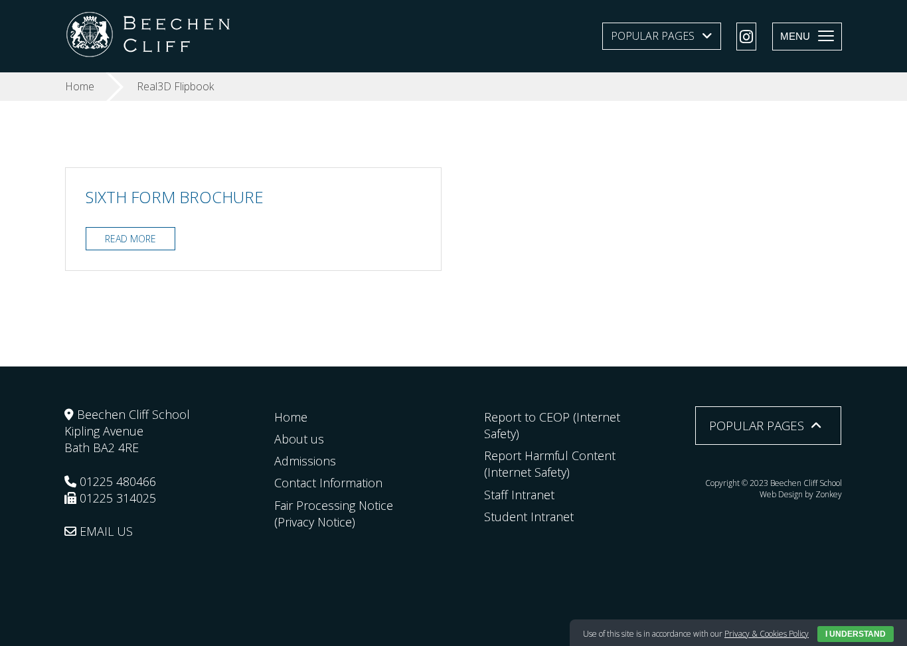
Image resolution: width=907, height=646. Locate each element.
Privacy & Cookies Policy (766, 633)
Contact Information (328, 483)
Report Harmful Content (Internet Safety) (550, 463)
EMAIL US (104, 531)
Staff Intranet (519, 495)
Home (290, 417)
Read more (130, 238)
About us (299, 439)
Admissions (305, 461)
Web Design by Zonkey (801, 494)
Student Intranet (529, 517)
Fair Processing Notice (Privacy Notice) (333, 513)
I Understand (855, 634)
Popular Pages (653, 36)
